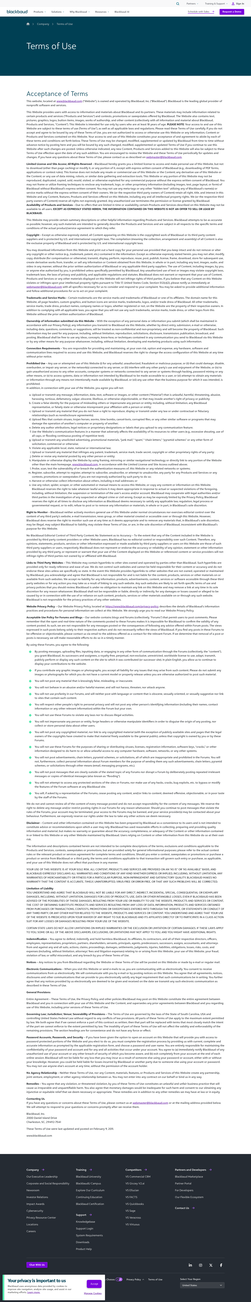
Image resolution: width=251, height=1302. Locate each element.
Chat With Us (37, 1264)
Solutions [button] (56, 11)
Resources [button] (100, 11)
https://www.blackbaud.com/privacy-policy (131, 606)
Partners (191, 3)
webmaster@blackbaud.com (164, 157)
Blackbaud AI (122, 11)
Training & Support (215, 3)
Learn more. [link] (33, 1292)
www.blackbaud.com (69, 101)
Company (43, 24)
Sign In (240, 3)
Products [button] (38, 11)
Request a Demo (231, 11)
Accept (94, 1283)
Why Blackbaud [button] (78, 11)
